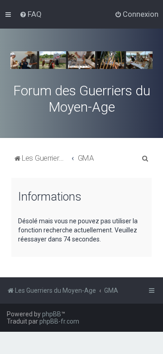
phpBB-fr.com (59, 321)
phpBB (51, 314)
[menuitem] (30, 14)
